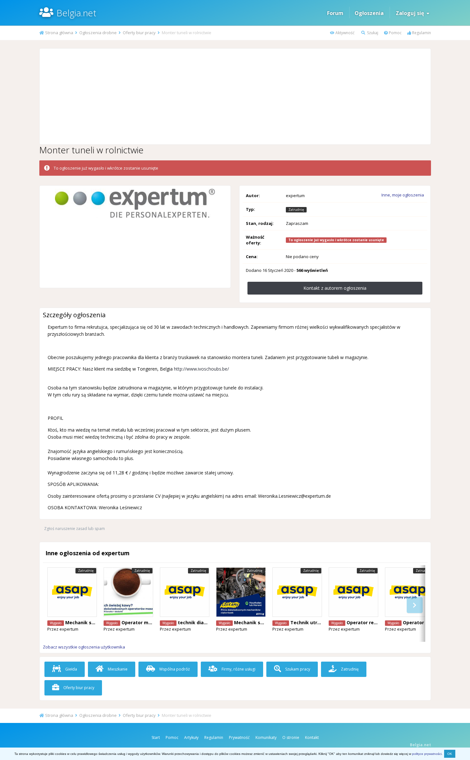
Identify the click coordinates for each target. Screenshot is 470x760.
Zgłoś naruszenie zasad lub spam (74, 528)
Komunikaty (266, 737)
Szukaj (372, 32)
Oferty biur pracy (78, 687)
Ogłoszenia (369, 13)
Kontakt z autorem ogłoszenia (334, 288)
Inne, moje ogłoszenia (402, 195)
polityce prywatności (427, 754)
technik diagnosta (199, 622)
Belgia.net (76, 13)
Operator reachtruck (371, 622)
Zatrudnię (349, 669)
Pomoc (395, 32)
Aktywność (344, 32)
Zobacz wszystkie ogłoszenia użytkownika (84, 647)
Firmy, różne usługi (238, 669)
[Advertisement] (235, 96)
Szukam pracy (297, 669)
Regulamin (421, 32)
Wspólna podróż (174, 669)
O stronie (290, 737)
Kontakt (312, 737)
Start (156, 737)
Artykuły (191, 737)
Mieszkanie (117, 669)
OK (449, 754)
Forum (335, 13)
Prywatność (239, 737)
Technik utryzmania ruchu (320, 622)
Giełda (70, 669)
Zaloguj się (411, 13)
